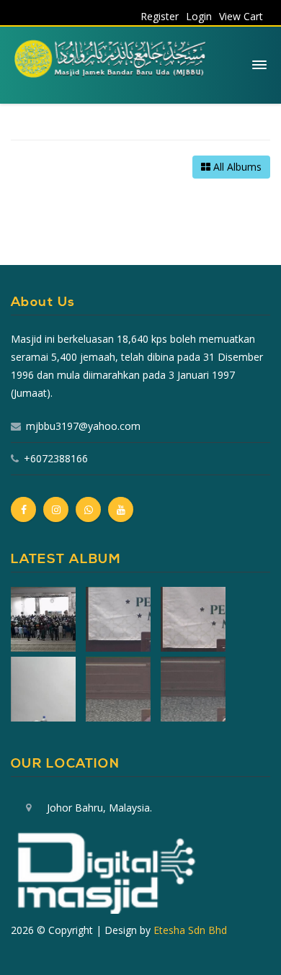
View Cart (241, 16)
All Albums (236, 167)
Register (159, 16)
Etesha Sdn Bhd (190, 930)
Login (199, 16)
